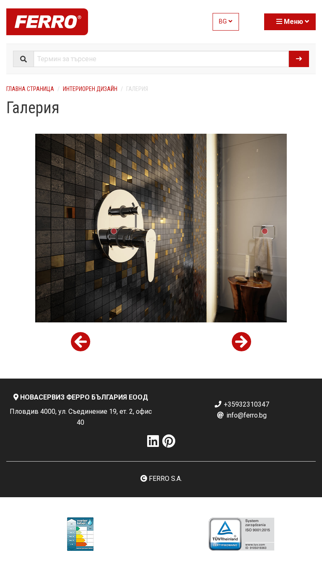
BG (224, 21)
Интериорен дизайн (90, 89)
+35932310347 (245, 404)
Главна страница (30, 89)
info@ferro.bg (246, 415)
